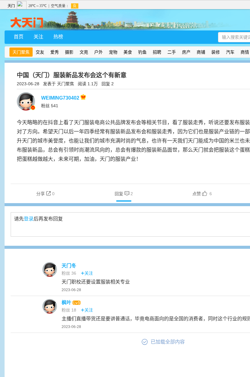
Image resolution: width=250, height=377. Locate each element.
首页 (18, 36)
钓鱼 (142, 52)
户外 (98, 52)
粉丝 (49, 105)
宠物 (113, 52)
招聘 (157, 52)
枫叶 (67, 302)
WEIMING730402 (60, 97)
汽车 (230, 52)
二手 (171, 52)
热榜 (58, 36)
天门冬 (69, 265)
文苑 (84, 52)
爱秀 (54, 52)
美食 (127, 52)
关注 (38, 36)
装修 (215, 52)
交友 (40, 52)
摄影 (69, 52)
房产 (186, 52)
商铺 (201, 52)
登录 (29, 218)
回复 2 (108, 83)
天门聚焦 (21, 52)
